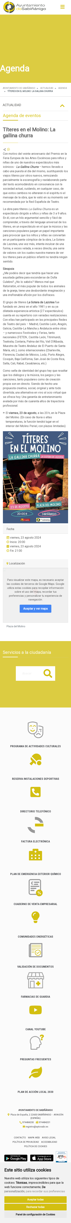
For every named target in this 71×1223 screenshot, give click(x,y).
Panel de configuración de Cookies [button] (35, 1214)
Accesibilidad (49, 1142)
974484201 (44, 1122)
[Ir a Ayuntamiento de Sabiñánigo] (25, 7)
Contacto (20, 1137)
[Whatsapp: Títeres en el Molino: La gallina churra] (8, 149)
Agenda (62, 88)
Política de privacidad (26, 1142)
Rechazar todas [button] (35, 1207)
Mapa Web (34, 1137)
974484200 (28, 1122)
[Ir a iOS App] (42, 1157)
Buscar (48, 673)
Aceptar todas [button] (35, 1199)
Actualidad (46, 88)
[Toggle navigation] (62, 8)
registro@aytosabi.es (36, 1126)
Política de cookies (35, 1146)
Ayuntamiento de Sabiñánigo (19, 88)
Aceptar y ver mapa (35, 608)
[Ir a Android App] (16, 1157)
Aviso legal (49, 1137)
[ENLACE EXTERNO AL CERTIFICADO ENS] (61, 1157)
